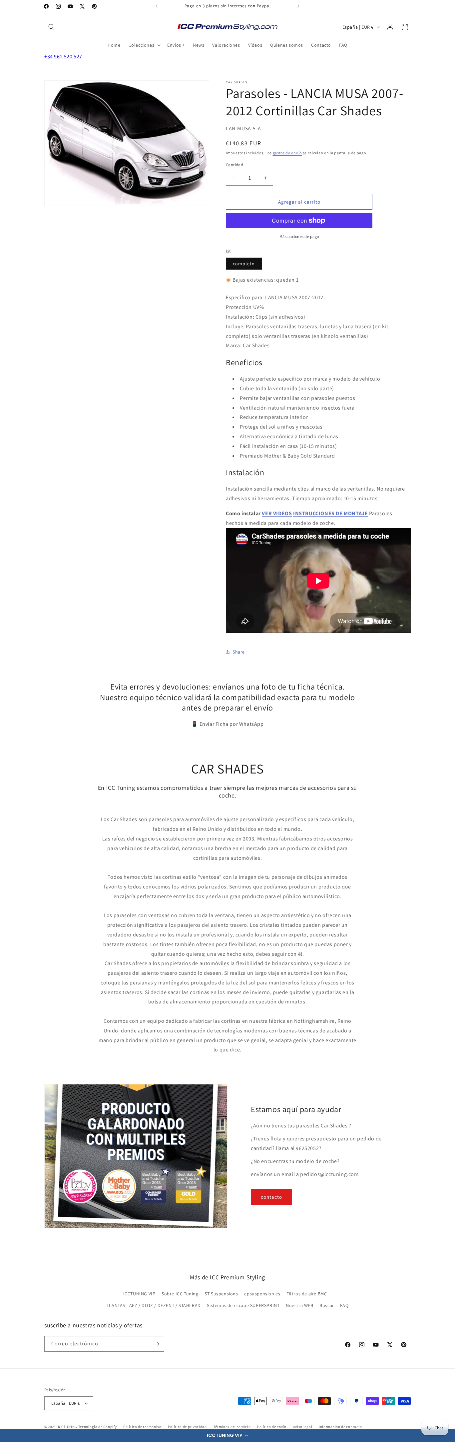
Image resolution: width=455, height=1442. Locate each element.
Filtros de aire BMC (306, 1294)
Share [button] (238, 652)
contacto (271, 1197)
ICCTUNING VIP (139, 1294)
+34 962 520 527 (63, 56)
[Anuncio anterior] (156, 6)
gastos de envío (287, 152)
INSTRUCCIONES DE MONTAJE (330, 513)
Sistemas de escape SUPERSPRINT (243, 1305)
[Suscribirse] (156, 1344)
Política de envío (271, 1426)
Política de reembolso (142, 1426)
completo (244, 264)
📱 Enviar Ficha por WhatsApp (227, 724)
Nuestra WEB (299, 1305)
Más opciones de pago (299, 236)
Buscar (326, 1305)
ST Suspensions (221, 1294)
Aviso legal (302, 1426)
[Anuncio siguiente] (298, 6)
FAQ (344, 1305)
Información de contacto (340, 1426)
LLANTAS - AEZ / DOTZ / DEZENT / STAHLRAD (154, 1305)
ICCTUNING (67, 1426)
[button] (227, 1435)
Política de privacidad (187, 1426)
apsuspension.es (262, 1294)
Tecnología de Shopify (97, 1426)
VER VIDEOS (277, 513)
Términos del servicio (232, 1426)
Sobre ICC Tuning (180, 1294)
